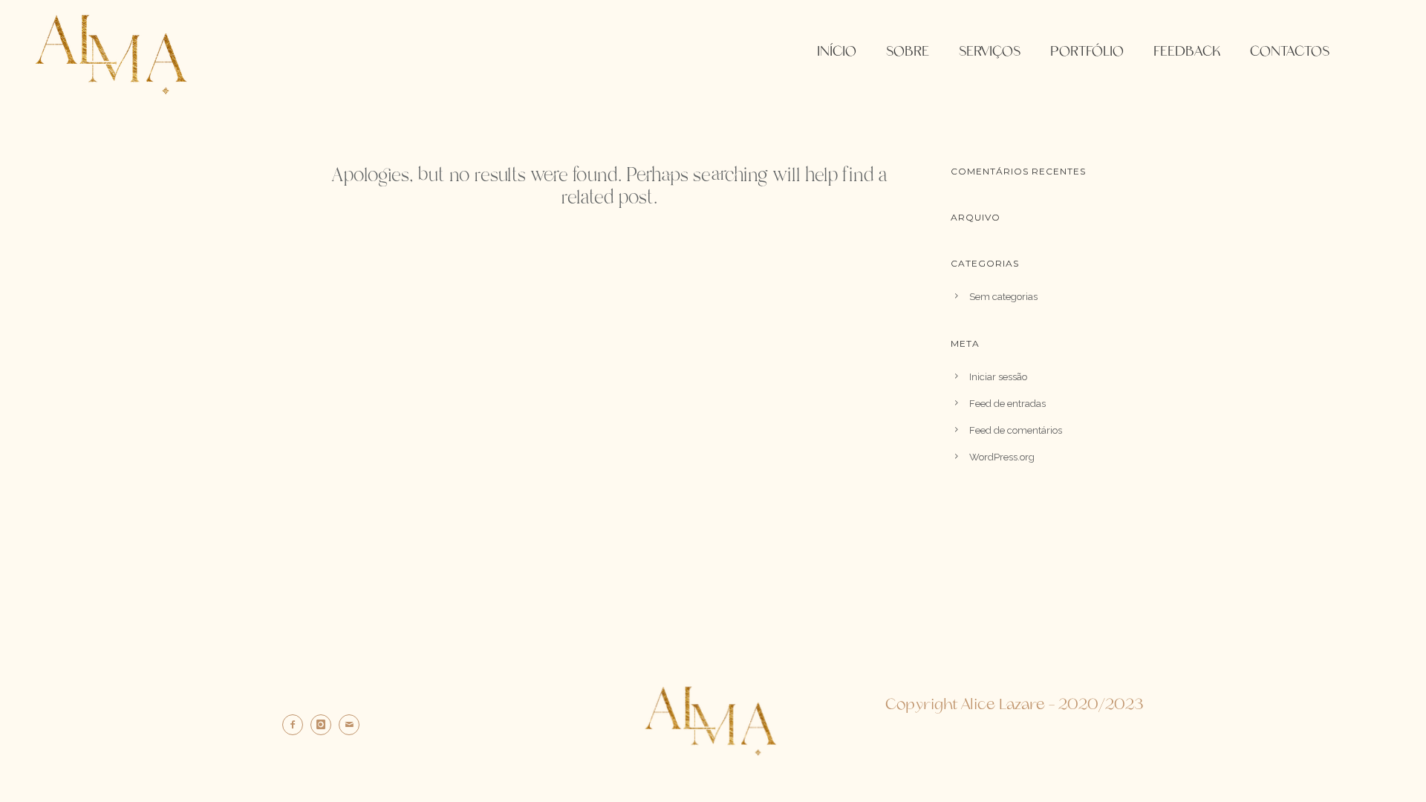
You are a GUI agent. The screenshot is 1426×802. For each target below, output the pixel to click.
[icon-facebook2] (296, 724)
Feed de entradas (1007, 403)
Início (836, 52)
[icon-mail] (353, 724)
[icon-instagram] (324, 724)
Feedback (1186, 52)
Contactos (1289, 52)
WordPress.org (1002, 457)
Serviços (989, 52)
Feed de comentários (1015, 430)
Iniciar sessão (998, 376)
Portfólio (1087, 52)
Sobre (907, 52)
